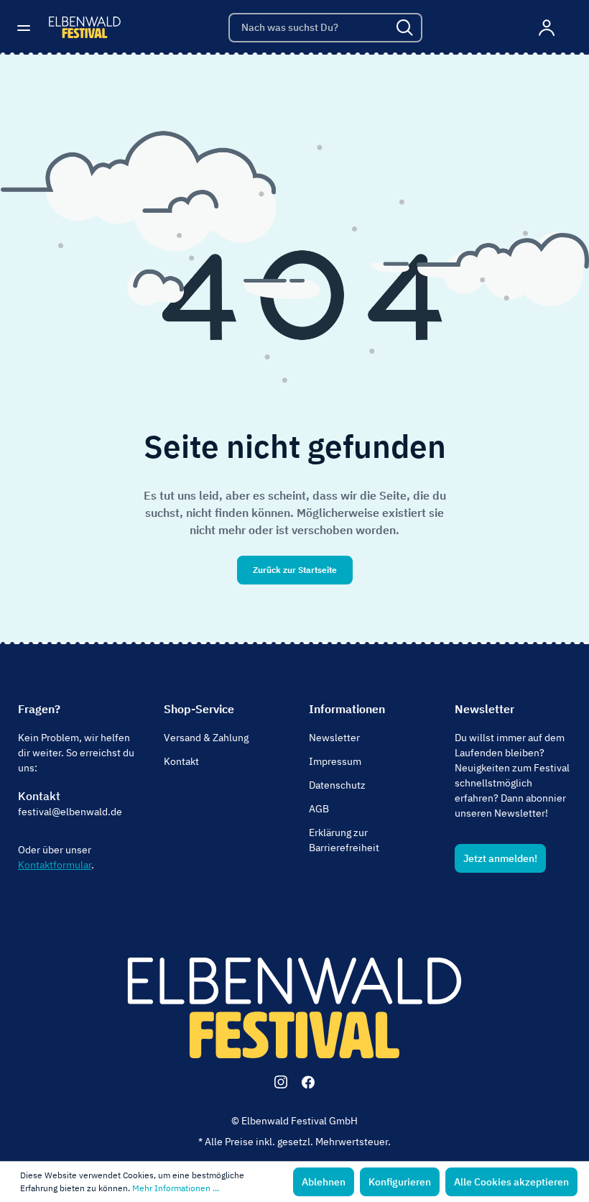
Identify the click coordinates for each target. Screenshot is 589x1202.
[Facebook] (308, 1081)
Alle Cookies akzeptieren (511, 1181)
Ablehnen (323, 1181)
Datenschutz (337, 785)
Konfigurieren (399, 1181)
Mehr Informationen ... (175, 1188)
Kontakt (39, 796)
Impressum (335, 761)
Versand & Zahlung (206, 737)
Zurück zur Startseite (295, 569)
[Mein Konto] (547, 27)
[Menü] (28, 27)
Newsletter (334, 737)
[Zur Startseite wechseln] (85, 27)
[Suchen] (405, 27)
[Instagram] (280, 1081)
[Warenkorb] (570, 28)
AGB (319, 808)
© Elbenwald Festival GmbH (294, 1120)
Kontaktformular (54, 864)
